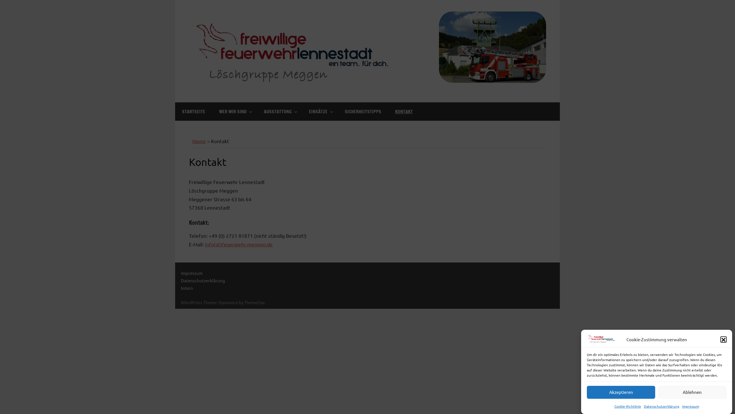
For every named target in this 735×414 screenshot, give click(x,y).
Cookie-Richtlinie (627, 406)
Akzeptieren (621, 392)
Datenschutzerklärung (661, 406)
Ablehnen (692, 392)
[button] (723, 340)
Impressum (690, 406)
